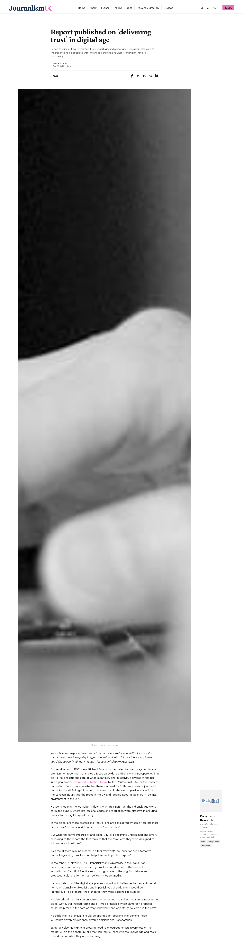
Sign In (216, 8)
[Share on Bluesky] (156, 75)
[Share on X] (138, 76)
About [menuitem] (93, 7)
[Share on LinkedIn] (144, 76)
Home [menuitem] (81, 7)
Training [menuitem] (117, 7)
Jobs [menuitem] (129, 7)
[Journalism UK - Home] (40, 8)
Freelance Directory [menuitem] (148, 7)
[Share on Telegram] (150, 76)
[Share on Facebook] (132, 76)
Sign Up (228, 8)
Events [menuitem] (105, 7)
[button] (201, 7)
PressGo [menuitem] (168, 7)
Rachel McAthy (60, 63)
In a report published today (90, 782)
